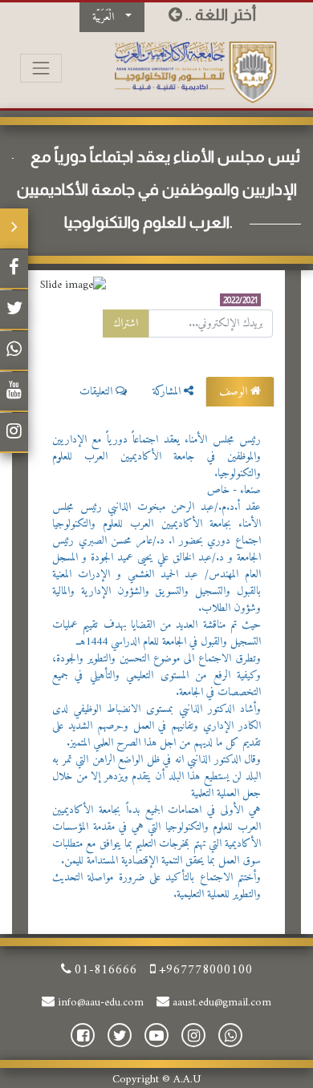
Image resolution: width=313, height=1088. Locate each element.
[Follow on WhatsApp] (14, 351)
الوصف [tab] (234, 392)
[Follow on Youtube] (14, 392)
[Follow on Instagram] (14, 433)
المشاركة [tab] (168, 392)
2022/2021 (240, 300)
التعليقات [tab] (97, 392)
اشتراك (125, 323)
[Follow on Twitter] (14, 310)
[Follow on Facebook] (14, 269)
